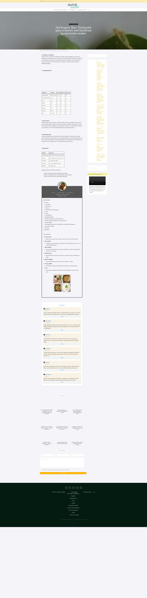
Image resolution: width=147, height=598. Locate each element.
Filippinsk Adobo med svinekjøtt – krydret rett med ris (77, 428)
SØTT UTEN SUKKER (100, 69)
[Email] (34, 67)
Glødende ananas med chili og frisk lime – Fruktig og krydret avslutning (101, 158)
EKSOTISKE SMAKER (73, 505)
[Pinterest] (34, 64)
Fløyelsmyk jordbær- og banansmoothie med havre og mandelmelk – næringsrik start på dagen (100, 98)
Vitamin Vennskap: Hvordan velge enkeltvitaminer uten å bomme (56, 173)
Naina (73, 36)
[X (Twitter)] (69, 487)
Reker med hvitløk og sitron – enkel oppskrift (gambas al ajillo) (61, 1)
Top (74, 522)
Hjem (41, 50)
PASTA (73, 500)
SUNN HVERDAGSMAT (73, 24)
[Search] (92, 9)
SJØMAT (98, 61)
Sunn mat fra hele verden (60, 9)
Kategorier (72, 9)
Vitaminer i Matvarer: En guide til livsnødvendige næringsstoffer (55, 176)
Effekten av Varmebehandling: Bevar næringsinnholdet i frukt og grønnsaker (58, 174)
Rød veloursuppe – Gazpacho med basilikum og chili (62, 411)
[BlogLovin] (80, 487)
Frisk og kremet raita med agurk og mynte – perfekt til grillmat (46, 428)
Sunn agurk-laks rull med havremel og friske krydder (77, 443)
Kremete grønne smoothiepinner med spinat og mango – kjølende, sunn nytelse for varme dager (100, 109)
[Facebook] (34, 58)
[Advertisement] (62, 81)
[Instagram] (73, 487)
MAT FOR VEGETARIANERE (100, 144)
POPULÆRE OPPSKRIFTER (73, 493)
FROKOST (73, 496)
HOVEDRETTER (73, 498)
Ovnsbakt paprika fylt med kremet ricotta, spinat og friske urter (62, 428)
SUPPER (73, 503)
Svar (62, 316)
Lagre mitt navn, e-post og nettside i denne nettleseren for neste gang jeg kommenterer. (55, 469)
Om (89, 9)
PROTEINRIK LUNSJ (100, 116)
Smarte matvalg (82, 9)
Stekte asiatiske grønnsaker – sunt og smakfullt (46, 443)
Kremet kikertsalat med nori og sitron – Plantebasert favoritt (100, 148)
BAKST (73, 512)
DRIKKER (98, 82)
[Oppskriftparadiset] (73, 5)
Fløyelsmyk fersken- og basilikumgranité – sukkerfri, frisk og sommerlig (101, 131)
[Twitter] (34, 61)
